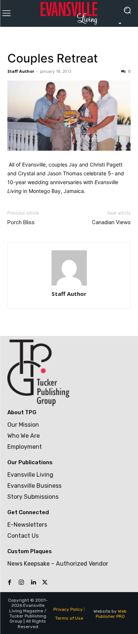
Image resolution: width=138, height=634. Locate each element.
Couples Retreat (52, 58)
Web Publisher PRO (111, 614)
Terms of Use (69, 618)
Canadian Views (111, 222)
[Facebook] (9, 582)
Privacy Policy (68, 609)
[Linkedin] (33, 582)
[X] (45, 582)
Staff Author (20, 71)
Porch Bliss (21, 222)
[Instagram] (21, 582)
